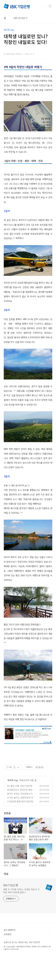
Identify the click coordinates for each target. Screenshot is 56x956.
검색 (43, 6)
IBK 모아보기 (21, 18)
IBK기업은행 (10, 885)
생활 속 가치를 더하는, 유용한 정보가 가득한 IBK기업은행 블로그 (21, 891)
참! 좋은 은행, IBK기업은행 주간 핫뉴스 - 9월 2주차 (21, 787)
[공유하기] (14, 767)
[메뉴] (50, 6)
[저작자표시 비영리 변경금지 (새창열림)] (39, 767)
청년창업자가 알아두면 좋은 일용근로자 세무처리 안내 (21, 791)
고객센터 (7, 934)
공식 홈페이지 (10, 929)
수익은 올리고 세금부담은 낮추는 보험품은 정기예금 (21, 799)
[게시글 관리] (18, 767)
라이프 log (13, 780)
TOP (49, 930)
